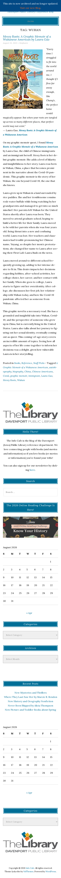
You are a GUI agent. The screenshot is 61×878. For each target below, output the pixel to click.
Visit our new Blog (30, 7)
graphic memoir (18, 375)
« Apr (29, 612)
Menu (30, 21)
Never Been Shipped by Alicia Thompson (30, 705)
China (27, 371)
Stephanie (23, 43)
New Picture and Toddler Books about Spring (30, 709)
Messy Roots (9, 380)
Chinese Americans (42, 371)
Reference (26, 363)
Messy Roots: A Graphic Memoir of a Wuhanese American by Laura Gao (27, 38)
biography (18, 371)
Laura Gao (46, 375)
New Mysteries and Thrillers (31, 692)
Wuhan (21, 380)
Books (17, 363)
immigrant (34, 375)
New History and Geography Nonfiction (30, 701)
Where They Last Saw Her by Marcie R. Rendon (30, 696)
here (32, 469)
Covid (6, 375)
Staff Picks (39, 363)
